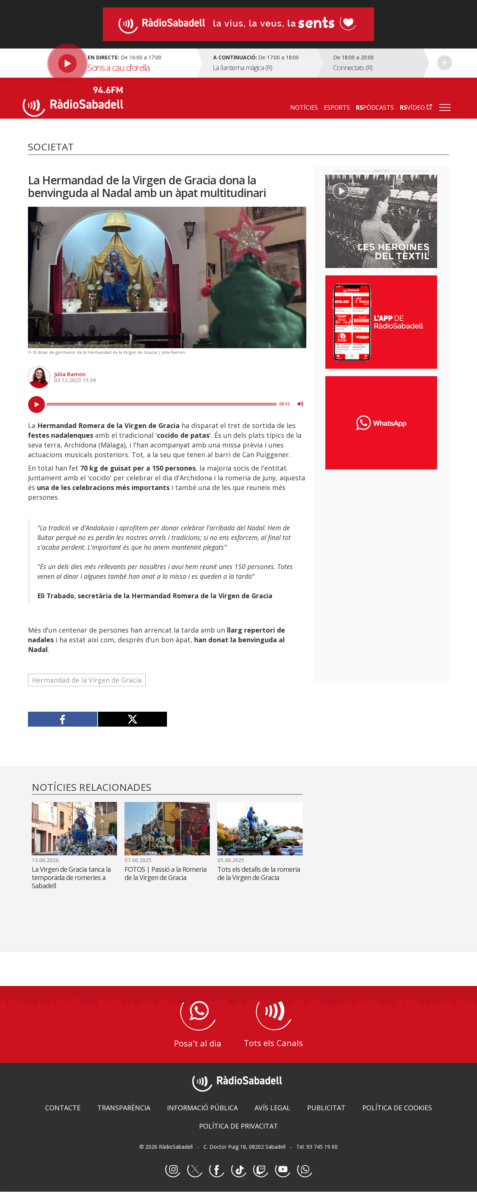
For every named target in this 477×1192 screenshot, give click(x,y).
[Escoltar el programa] (108, 63)
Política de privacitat (238, 1125)
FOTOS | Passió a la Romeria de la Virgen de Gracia (165, 873)
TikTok (238, 1170)
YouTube (282, 1170)
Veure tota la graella (444, 62)
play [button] (36, 404)
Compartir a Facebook (63, 719)
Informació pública (202, 1107)
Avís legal (272, 1107)
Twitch (260, 1170)
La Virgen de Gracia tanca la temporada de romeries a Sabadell (71, 877)
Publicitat (326, 1107)
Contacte (62, 1107)
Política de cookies (397, 1107)
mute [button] (300, 404)
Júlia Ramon (70, 374)
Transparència (123, 1107)
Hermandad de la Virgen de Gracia (87, 679)
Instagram (172, 1170)
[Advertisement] (381, 523)
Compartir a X (132, 719)
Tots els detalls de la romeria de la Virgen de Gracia (258, 873)
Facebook (216, 1170)
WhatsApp (304, 1170)
